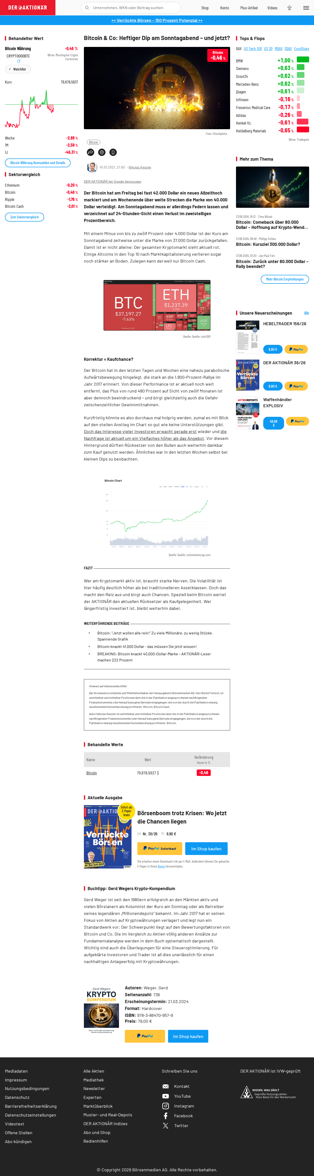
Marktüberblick (98, 1106)
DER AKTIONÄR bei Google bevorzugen (112, 181)
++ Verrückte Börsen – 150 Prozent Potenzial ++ (157, 20)
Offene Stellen (18, 1132)
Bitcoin (93, 142)
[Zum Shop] (205, 7)
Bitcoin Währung (18, 48)
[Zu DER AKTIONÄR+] (249, 7)
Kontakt (182, 1086)
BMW (239, 60)
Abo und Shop (96, 1132)
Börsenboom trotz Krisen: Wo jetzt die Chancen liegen (182, 817)
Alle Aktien (93, 1071)
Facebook (183, 1115)
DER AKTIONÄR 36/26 (284, 362)
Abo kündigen (18, 1141)
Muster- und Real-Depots (107, 1114)
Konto (161, 866)
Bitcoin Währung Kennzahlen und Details (37, 162)
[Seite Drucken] (101, 152)
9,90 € (273, 349)
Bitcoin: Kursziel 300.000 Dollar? (268, 244)
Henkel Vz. (243, 123)
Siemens (242, 68)
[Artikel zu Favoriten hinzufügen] (113, 152)
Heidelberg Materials (251, 130)
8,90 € (273, 386)
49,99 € (273, 423)
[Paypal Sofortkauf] (145, 1036)
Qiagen (241, 91)
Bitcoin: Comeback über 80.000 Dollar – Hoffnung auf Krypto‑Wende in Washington (271, 225)
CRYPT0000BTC (18, 55)
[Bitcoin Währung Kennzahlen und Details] (41, 109)
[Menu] (305, 7)
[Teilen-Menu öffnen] (90, 152)
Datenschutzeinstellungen (30, 1115)
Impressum (16, 1079)
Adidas (241, 115)
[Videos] (272, 7)
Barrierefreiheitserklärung (31, 1106)
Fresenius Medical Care (253, 107)
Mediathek (93, 1079)
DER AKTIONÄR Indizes (105, 1123)
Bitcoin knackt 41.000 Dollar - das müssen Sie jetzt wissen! (147, 646)
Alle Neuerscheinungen (302, 313)
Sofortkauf (168, 849)
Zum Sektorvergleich (24, 216)
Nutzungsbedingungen (27, 1088)
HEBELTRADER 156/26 (284, 323)
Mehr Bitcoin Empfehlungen (285, 279)
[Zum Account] (225, 7)
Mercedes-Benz (247, 84)
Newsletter (94, 1088)
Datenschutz (17, 1097)
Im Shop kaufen (206, 848)
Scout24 (242, 76)
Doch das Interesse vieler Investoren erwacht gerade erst (140, 431)
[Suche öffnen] (87, 8)
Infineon (242, 99)
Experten (92, 1097)
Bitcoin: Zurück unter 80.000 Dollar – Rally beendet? (272, 264)
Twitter (181, 1125)
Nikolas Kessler (140, 167)
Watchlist (19, 69)
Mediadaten (16, 1071)
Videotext (14, 1123)
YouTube (182, 1096)
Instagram (184, 1105)
